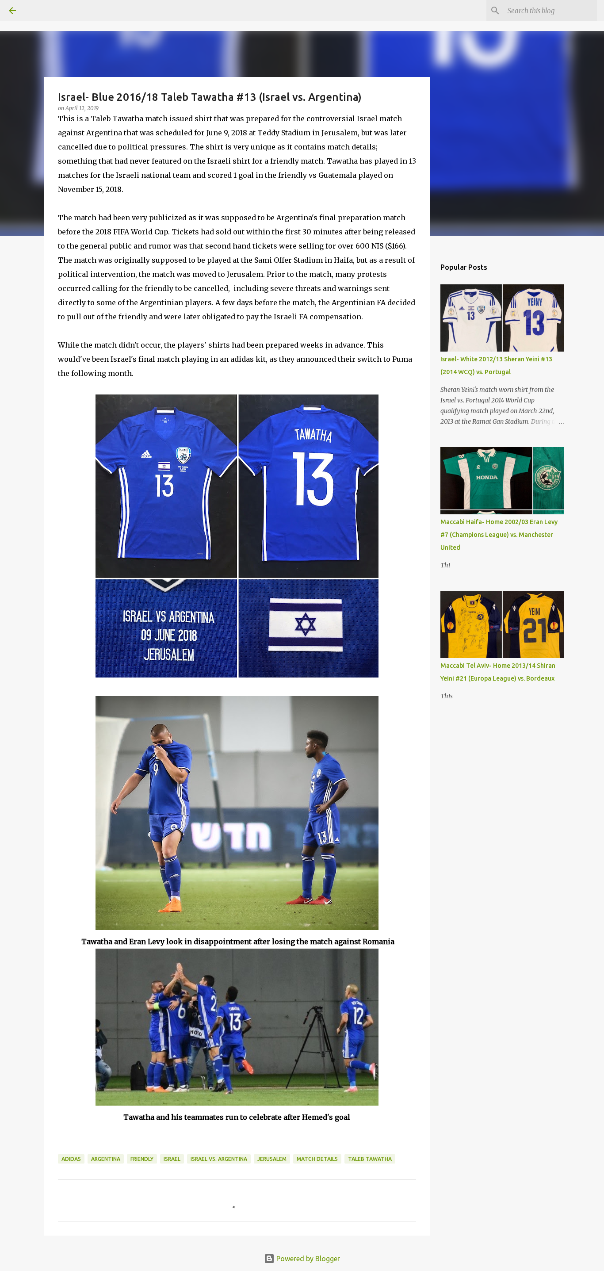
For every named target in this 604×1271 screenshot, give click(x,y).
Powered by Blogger (307, 1259)
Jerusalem (272, 1159)
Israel (172, 1159)
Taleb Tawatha (370, 1159)
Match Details (317, 1159)
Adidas (71, 1159)
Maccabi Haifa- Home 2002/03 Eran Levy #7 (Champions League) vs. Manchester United (499, 534)
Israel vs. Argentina (219, 1159)
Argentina (105, 1159)
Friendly (141, 1159)
